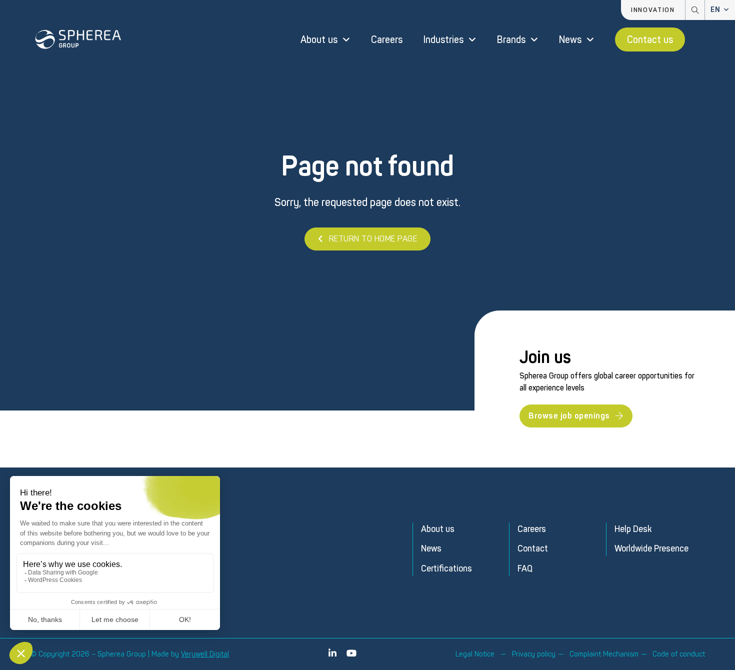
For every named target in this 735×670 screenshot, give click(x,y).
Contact (533, 548)
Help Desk (633, 529)
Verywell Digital (205, 654)
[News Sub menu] (590, 39)
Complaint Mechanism (604, 654)
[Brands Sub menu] (534, 39)
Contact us (650, 40)
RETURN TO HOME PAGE (373, 239)
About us (319, 40)
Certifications (446, 568)
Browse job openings (569, 415)
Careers (386, 40)
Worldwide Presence (651, 548)
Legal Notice (475, 654)
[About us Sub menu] (346, 39)
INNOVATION (653, 10)
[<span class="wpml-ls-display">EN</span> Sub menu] (727, 10)
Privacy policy (534, 654)
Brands (511, 40)
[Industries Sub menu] (472, 39)
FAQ (525, 568)
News (570, 40)
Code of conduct (678, 654)
